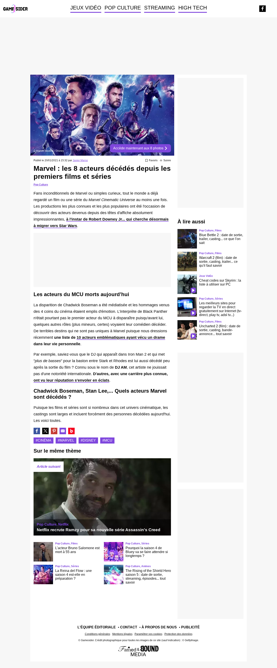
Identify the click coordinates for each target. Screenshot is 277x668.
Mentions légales (122, 634)
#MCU (107, 440)
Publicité (190, 627)
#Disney (88, 440)
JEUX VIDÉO (85, 8)
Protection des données (178, 634)
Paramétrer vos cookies (148, 634)
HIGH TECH (192, 8)
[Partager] (54, 431)
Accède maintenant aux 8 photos (138, 148)
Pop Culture (41, 184)
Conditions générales (97, 634)
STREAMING (159, 8)
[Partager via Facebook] (37, 431)
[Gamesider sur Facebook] (262, 8)
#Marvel (66, 440)
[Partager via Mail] (63, 431)
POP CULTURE (123, 8)
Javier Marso (80, 160)
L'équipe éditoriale (96, 627)
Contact (128, 627)
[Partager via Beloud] (71, 431)
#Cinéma (43, 440)
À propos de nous (159, 627)
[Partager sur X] (45, 431)
